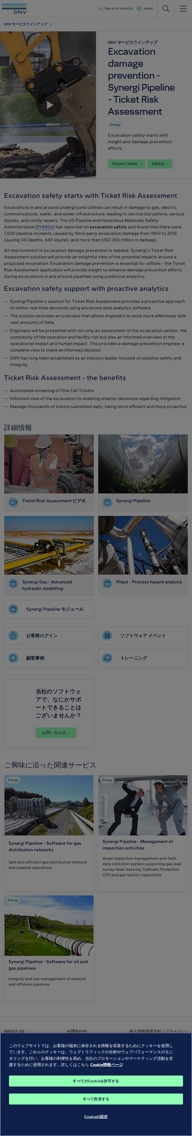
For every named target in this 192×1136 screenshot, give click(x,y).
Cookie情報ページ (106, 1064)
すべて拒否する (96, 1099)
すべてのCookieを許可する (96, 1081)
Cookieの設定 (96, 1117)
